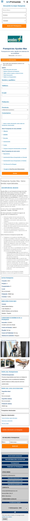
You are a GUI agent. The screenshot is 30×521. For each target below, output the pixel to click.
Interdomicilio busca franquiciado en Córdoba (14, 160)
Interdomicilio (6, 141)
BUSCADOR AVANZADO (15, 456)
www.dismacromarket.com (15, 484)
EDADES (5, 134)
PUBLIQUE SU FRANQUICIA (15, 466)
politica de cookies (7, 517)
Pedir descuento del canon (10, 69)
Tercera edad (5, 423)
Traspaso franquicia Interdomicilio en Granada (15, 148)
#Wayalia (5, 131)
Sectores (5, 15)
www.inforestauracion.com (15, 478)
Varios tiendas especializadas (9, 418)
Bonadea (5, 138)
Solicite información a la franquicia (12, 430)
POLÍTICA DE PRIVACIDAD (16, 169)
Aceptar (5, 519)
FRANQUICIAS (15, 463)
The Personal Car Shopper (9, 164)
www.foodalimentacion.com (15, 481)
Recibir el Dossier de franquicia (11, 71)
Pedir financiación (8, 75)
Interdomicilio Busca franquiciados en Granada (15, 157)
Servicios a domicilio (7, 421)
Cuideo (5, 145)
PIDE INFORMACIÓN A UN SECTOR (15, 459)
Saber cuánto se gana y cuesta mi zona (13, 73)
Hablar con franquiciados (10, 77)
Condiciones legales (15, 502)
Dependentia (6, 153)
